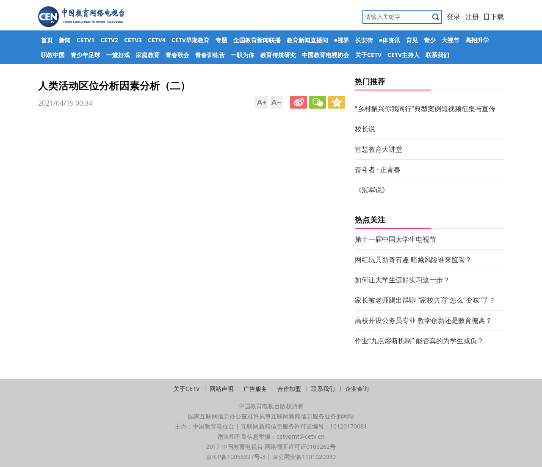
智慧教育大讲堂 (378, 149)
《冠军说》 (372, 189)
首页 (47, 40)
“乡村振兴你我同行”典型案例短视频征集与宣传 (425, 108)
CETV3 (133, 40)
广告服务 (255, 389)
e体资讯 (389, 40)
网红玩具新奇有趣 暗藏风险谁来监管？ (413, 259)
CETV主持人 (403, 55)
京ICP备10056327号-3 (235, 457)
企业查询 (357, 389)
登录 (453, 16)
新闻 (65, 40)
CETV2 (109, 40)
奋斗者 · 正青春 (378, 169)
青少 (430, 40)
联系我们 (437, 55)
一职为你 (242, 55)
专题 (221, 40)
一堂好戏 (118, 55)
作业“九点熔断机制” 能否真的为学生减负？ (419, 340)
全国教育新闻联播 (257, 40)
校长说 (365, 129)
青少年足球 (85, 55)
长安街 (364, 40)
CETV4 (157, 40)
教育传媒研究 (278, 55)
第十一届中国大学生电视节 (395, 239)
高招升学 (477, 40)
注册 (472, 16)
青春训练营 (210, 55)
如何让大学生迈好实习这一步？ (402, 279)
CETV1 (85, 40)
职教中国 (53, 55)
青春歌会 (177, 55)
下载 (497, 16)
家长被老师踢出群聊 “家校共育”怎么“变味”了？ (425, 300)
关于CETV (368, 55)
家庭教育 (148, 55)
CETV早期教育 (190, 40)
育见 (412, 40)
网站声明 (221, 389)
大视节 (450, 40)
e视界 (341, 40)
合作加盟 (289, 389)
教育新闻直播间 (307, 40)
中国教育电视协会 (325, 55)
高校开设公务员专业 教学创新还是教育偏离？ (423, 320)
